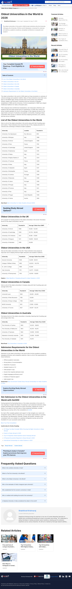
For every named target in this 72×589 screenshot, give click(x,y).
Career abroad (18, 445)
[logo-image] (6, 2)
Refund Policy (41, 583)
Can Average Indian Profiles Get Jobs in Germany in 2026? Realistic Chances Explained (64, 24)
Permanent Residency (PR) (8, 5)
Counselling (9, 8)
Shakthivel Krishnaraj (9, 21)
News (59, 5)
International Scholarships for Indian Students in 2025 (18, 440)
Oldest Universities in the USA (11, 84)
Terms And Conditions (24, 583)
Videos (50, 5)
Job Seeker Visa (21, 5)
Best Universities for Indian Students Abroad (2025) (21, 203)
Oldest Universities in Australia (11, 89)
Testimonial (15, 8)
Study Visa (30, 5)
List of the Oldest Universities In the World (14, 79)
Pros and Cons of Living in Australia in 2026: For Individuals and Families (63, 50)
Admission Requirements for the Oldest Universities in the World (20, 91)
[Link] (54, 50)
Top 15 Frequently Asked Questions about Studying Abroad (20, 435)
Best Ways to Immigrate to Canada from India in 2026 (63, 65)
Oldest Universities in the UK (10, 81)
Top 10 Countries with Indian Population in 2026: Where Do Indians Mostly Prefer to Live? (63, 60)
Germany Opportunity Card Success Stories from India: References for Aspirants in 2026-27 (63, 19)
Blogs (55, 5)
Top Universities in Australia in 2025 (17, 343)
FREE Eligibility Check (41, 5)
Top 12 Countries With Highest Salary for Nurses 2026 (63, 55)
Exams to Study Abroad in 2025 (12, 433)
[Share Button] (46, 21)
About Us (16, 583)
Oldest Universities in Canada (11, 86)
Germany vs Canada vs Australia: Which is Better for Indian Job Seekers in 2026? (63, 29)
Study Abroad (8, 445)
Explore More (54, 576)
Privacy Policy (33, 583)
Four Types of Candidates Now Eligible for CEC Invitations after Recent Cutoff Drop (63, 39)
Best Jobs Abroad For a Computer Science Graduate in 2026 (63, 71)
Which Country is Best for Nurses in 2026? (63, 34)
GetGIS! (30, 410)
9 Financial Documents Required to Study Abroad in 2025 (19, 438)
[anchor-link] (5, 576)
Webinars (4, 8)
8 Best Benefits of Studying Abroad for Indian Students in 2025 (23, 278)
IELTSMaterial (10, 583)
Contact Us (47, 583)
